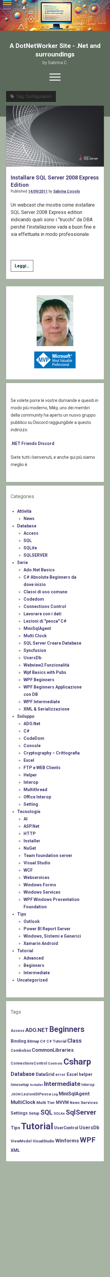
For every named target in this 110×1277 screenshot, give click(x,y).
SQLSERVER (36, 555)
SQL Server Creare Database (52, 643)
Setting (31, 804)
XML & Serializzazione (46, 709)
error (60, 1074)
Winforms (67, 1141)
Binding (18, 1041)
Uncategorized (32, 980)
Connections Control (45, 606)
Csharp (77, 1062)
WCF (28, 870)
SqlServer (81, 1112)
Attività (24, 511)
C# (27, 731)
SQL (28, 540)
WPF (88, 1140)
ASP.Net (31, 826)
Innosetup (20, 1084)
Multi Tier (45, 1102)
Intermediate (37, 972)
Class (74, 1040)
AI (26, 818)
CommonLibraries (53, 1050)
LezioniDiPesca (36, 1094)
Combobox (21, 1050)
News (29, 518)
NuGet (30, 848)
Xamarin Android (41, 943)
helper (86, 1074)
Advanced (34, 958)
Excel (29, 760)
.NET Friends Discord (32, 443)
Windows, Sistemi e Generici (52, 936)
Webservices (37, 877)
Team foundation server (48, 855)
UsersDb (32, 657)
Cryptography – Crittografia (52, 753)
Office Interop (37, 796)
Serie (22, 562)
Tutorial (25, 950)
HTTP (30, 833)
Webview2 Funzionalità (46, 665)
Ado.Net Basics (39, 569)
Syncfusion (35, 650)
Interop (31, 782)
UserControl (66, 1127)
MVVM (62, 1102)
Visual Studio (37, 862)
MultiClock (23, 1102)
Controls (55, 1063)
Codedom (34, 599)
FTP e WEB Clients (42, 767)
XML (15, 1150)
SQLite (30, 547)
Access (31, 533)
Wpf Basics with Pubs (45, 672)
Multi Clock (35, 635)
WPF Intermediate (42, 701)
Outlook (32, 921)
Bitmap (33, 1041)
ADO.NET (36, 1030)
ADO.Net (32, 723)
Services (89, 1102)
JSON (15, 1094)
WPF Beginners (39, 679)
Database (26, 525)
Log (55, 1094)
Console (32, 745)
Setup (34, 1113)
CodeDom (34, 738)
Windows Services (42, 892)
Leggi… (24, 267)
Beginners (34, 965)
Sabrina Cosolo (66, 191)
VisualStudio (43, 1141)
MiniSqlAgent (37, 628)
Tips (21, 914)
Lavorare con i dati (42, 613)
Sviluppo (26, 716)
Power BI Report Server (47, 928)
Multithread (35, 789)
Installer (32, 840)
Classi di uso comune (45, 591)
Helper (30, 774)
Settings (19, 1113)
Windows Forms (40, 884)
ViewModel (21, 1141)
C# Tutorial (56, 1041)
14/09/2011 (38, 191)
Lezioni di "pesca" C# (45, 621)
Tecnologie (28, 811)
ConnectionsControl (29, 1063)
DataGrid (45, 1074)
